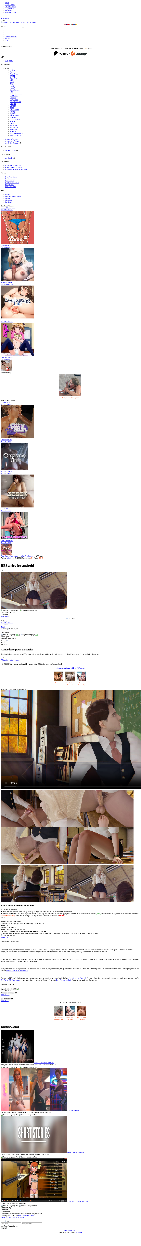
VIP (6, 41)
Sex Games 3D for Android (10, 980)
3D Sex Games (10, 7)
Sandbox (13, 131)
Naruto (12, 86)
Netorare (13, 98)
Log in (4, 1228)
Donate (7, 39)
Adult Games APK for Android (17, 971)
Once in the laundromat (75, 1152)
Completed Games (11, 139)
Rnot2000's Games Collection (77, 1201)
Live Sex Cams (10, 13)
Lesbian (12, 70)
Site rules (8, 200)
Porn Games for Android (9, 556)
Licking (12, 112)
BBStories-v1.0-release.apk (10, 660)
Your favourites (11, 37)
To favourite (5, 616)
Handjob (13, 104)
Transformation (15, 119)
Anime (12, 108)
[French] (67, 25)
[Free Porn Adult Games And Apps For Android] (18, 22)
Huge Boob (14, 100)
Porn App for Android (63, 980)
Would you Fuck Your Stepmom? (70, 398)
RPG (11, 84)
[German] (69, 25)
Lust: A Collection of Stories (44, 1063)
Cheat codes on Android (13, 167)
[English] (65, 25)
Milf (11, 80)
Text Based (14, 96)
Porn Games (9, 181)
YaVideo (21, 1218)
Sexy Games (9, 185)
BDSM (12, 76)
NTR (11, 92)
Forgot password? (70, 1230)
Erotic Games (10, 179)
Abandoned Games (12, 141)
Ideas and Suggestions (13, 196)
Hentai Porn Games (12, 183)
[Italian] (70, 25)
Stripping (13, 106)
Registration (5, 18)
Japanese (13, 114)
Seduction (13, 129)
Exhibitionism (14, 90)
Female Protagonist (16, 133)
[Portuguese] (72, 25)
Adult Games (10, 5)
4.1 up (3, 627)
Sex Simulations (15, 102)
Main (7, 3)
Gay (11, 72)
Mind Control (14, 110)
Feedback (8, 11)
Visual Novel (14, 116)
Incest (12, 82)
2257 (10, 1218)
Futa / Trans (14, 74)
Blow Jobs (13, 78)
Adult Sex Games (11, 143)
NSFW (12, 88)
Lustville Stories (73, 1110)
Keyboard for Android (13, 165)
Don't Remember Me (11, 1226)
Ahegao (12, 121)
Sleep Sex (13, 117)
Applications (9, 9)
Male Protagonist (15, 135)
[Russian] (74, 25)
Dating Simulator (16, 94)
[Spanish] (76, 25)
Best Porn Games (11, 177)
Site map (8, 198)
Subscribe (4, 937)
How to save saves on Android (16, 169)
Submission (14, 127)
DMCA (14, 1218)
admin (9, 558)
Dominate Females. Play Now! (81, 685)
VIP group (9, 61)
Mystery (12, 123)
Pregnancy (13, 125)
